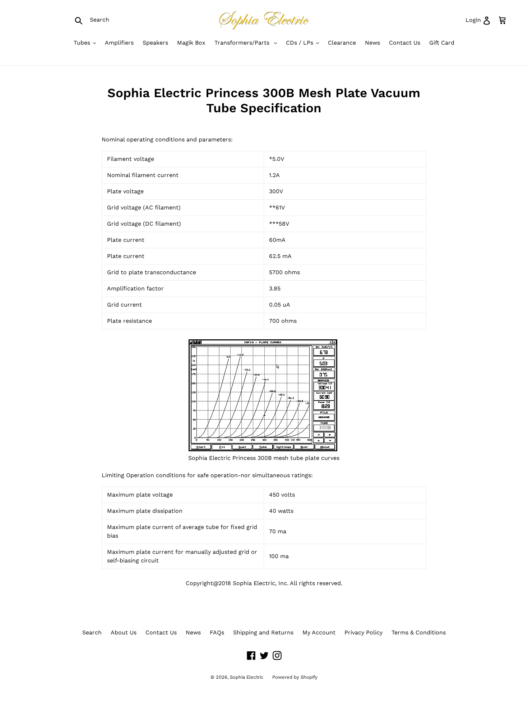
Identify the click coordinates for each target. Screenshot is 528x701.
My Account (318, 632)
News (193, 632)
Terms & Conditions (419, 632)
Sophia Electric (246, 677)
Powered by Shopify (295, 677)
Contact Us (161, 632)
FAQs (217, 632)
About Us (123, 632)
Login (481, 19)
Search (92, 632)
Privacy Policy (363, 632)
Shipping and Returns (263, 632)
